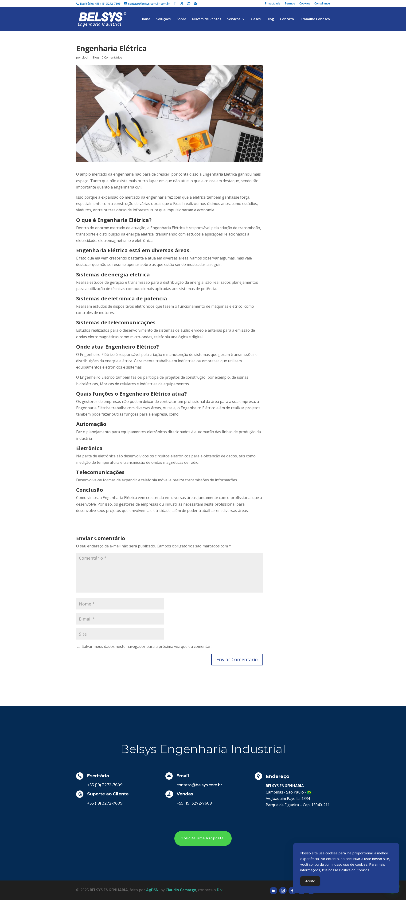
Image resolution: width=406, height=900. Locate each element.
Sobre (181, 19)
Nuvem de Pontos (206, 19)
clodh (86, 57)
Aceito (310, 881)
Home (145, 19)
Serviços (233, 19)
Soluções (163, 19)
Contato (287, 19)
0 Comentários (112, 57)
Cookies (304, 3)
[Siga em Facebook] (292, 890)
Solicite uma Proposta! (203, 838)
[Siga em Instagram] (283, 890)
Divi (220, 889)
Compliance (322, 3)
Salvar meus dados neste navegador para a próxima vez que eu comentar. (146, 646)
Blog (270, 19)
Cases (256, 19)
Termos (290, 3)
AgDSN (152, 889)
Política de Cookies (354, 870)
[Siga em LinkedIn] (273, 890)
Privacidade (272, 3)
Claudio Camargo (181, 889)
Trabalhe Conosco (315, 19)
